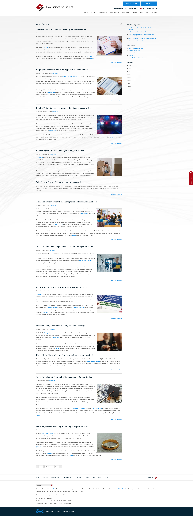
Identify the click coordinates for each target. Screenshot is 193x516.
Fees (141, 13)
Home (86, 13)
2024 (129, 72)
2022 (129, 78)
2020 (129, 84)
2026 (129, 65)
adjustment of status (52, 308)
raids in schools (58, 224)
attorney (45, 312)
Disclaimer (58, 511)
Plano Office (149, 4)
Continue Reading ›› (116, 62)
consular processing (78, 308)
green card (39, 447)
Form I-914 (46, 47)
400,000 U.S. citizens (48, 433)
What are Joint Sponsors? (135, 41)
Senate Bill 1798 (97, 408)
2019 (129, 87)
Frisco (120, 489)
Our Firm (93, 13)
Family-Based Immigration (135, 48)
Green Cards (52, 291)
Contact (154, 13)
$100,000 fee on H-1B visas (69, 77)
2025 (129, 68)
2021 (129, 81)
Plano (54, 489)
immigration (90, 56)
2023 (129, 75)
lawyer (92, 58)
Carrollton (125, 489)
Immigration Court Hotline (93, 361)
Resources (65, 511)
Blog (147, 13)
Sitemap (71, 511)
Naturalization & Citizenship (136, 58)
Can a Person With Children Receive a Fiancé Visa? (142, 38)
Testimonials (126, 13)
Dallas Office (131, 4)
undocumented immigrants (79, 408)
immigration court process (51, 333)
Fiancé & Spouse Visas (54, 430)
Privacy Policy (49, 511)
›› (60, 466)
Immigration (103, 13)
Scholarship (114, 13)
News (135, 13)
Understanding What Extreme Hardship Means (140, 32)
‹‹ (37, 466)
